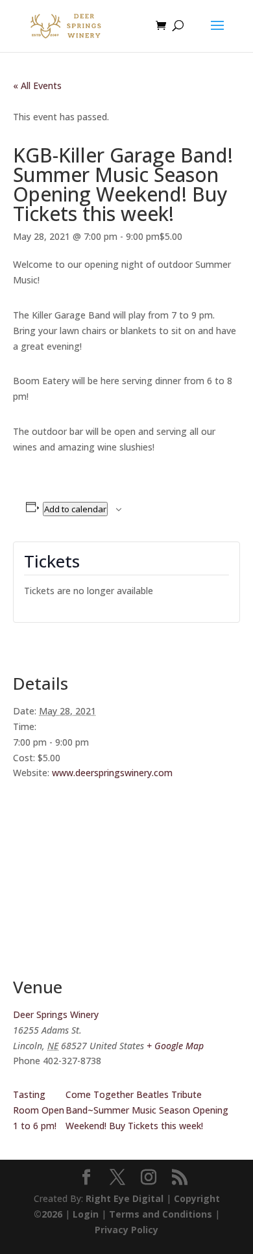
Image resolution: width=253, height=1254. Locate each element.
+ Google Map (175, 1045)
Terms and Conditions (160, 1214)
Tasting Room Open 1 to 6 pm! (38, 1110)
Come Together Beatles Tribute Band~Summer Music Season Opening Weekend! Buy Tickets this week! (147, 1110)
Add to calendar (75, 509)
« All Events (37, 85)
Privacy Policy (126, 1229)
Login (86, 1214)
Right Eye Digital (124, 1198)
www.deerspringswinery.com (112, 772)
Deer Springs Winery (56, 1014)
